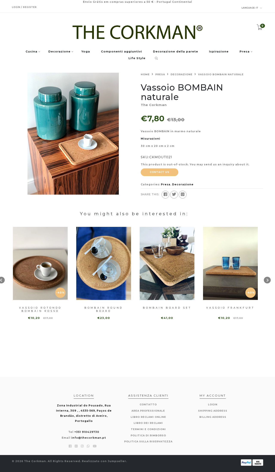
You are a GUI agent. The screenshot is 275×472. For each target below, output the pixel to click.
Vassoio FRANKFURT (230, 307)
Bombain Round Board (103, 309)
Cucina (31, 51)
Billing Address (212, 416)
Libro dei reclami (148, 422)
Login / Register (24, 7)
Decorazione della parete (175, 51)
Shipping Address (212, 410)
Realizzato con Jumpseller (104, 461)
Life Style (136, 58)
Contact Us (159, 172)
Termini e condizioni (148, 429)
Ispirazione (219, 51)
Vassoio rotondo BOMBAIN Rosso (40, 309)
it (250, 7)
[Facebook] (165, 194)
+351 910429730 (86, 432)
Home (145, 74)
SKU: (145, 157)
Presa (245, 51)
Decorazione (59, 51)
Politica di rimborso (148, 435)
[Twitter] (174, 194)
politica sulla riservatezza (148, 441)
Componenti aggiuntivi (121, 51)
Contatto (148, 404)
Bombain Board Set (167, 307)
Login (212, 404)
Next (267, 280)
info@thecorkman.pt (88, 437)
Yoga (85, 51)
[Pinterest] (182, 194)
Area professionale (148, 410)
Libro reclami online (148, 416)
